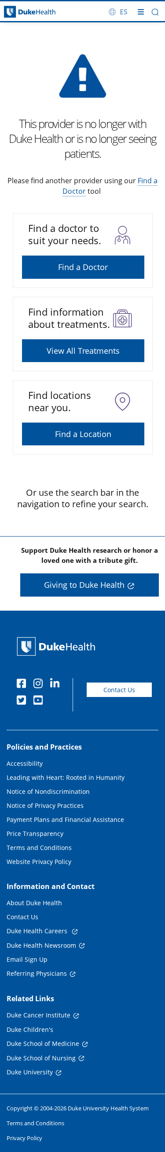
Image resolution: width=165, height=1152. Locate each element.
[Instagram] (40, 684)
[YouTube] (40, 701)
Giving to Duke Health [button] (84, 585)
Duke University (30, 1072)
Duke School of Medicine (43, 1043)
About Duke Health (34, 903)
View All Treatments (83, 350)
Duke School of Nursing (41, 1058)
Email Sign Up (27, 959)
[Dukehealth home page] (20, 12)
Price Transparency (35, 833)
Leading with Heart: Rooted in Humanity (66, 777)
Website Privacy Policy (39, 861)
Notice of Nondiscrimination (48, 791)
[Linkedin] (56, 684)
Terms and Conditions (39, 847)
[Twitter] (23, 701)
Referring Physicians (37, 973)
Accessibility (25, 763)
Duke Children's (30, 1029)
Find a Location (83, 434)
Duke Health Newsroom (41, 945)
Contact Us (119, 690)
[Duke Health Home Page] (58, 646)
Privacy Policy (24, 1138)
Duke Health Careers (38, 931)
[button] (155, 12)
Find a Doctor (83, 267)
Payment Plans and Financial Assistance (65, 819)
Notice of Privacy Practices (45, 805)
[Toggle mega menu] (141, 12)
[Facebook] (23, 684)
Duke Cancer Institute (38, 1015)
